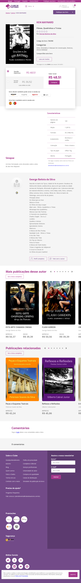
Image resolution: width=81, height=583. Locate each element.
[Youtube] (20, 566)
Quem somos (10, 471)
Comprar (54, 82)
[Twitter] (8, 560)
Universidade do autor (30, 471)
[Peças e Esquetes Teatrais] (22, 379)
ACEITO (73, 574)
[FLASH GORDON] (58, 303)
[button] (51, 272)
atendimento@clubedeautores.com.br (58, 165)
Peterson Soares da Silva (14, 407)
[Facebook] (14, 560)
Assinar (56, 477)
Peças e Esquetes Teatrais (17, 404)
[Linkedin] (14, 566)
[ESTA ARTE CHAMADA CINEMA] (22, 303)
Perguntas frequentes (13, 493)
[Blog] (27, 566)
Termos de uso (11, 478)
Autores (8, 464)
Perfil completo (39, 259)
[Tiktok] (8, 566)
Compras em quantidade (31, 474)
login (17, 432)
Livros (13, 13)
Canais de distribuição (30, 478)
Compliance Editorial (29, 464)
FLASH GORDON (49, 327)
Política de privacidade (30, 460)
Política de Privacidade (21, 576)
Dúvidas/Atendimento (13, 460)
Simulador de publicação (33, 481)
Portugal (17, 1)
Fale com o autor (59, 259)
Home (8, 13)
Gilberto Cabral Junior (49, 407)
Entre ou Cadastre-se (65, 6)
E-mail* (53, 467)
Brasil (10, 1)
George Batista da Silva (47, 34)
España (24, 1)
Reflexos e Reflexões (51, 404)
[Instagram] (20, 560)
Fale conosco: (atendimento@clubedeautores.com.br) (23, 496)
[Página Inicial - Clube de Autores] (12, 6)
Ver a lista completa (15, 277)
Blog (7, 467)
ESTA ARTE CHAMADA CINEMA (19, 327)
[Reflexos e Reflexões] (58, 379)
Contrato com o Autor (13, 481)
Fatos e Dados (10, 474)
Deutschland (34, 1)
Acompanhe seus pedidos (66, 1)
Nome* (53, 459)
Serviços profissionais (30, 467)
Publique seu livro (49, 1)
